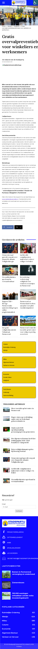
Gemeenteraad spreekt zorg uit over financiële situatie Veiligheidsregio (23, 460)
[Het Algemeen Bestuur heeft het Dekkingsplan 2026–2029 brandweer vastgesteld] (6, 440)
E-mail (3, 504)
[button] (3, 2)
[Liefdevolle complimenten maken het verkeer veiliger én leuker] (28, 248)
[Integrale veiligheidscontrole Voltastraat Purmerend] (10, 321)
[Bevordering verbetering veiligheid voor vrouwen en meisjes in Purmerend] (28, 270)
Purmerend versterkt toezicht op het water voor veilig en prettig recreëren (28, 331)
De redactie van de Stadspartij (13, 60)
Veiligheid (16, 26)
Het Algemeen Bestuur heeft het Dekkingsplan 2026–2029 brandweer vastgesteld (23, 441)
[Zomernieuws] (6, 585)
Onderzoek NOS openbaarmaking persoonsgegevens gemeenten (23, 430)
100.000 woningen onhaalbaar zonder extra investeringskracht (22, 595)
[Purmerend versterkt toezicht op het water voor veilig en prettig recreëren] (28, 321)
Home (4, 26)
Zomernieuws (18, 583)
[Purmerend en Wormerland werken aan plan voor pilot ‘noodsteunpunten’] (28, 294)
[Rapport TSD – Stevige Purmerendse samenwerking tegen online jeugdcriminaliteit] (10, 294)
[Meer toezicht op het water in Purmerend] (6, 409)
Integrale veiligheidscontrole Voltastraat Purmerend (9, 331)
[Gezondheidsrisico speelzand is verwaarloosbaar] (10, 270)
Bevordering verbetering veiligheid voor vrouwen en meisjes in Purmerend (27, 281)
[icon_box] (13, 532)
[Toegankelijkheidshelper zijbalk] (35, 2)
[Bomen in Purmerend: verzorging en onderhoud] (6, 574)
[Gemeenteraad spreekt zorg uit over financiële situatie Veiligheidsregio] (10, 248)
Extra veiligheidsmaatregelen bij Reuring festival (22, 450)
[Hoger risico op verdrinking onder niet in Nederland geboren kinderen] (6, 418)
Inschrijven (19, 511)
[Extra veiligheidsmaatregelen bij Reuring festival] (6, 450)
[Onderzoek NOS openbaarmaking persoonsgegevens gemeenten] (6, 429)
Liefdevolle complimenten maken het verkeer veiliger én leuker (22, 471)
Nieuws (10, 26)
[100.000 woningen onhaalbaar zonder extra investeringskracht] (6, 596)
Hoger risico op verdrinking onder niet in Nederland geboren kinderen (21, 419)
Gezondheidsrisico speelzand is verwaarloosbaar (9, 279)
